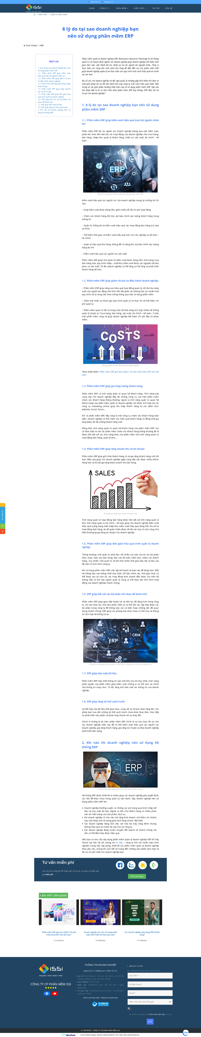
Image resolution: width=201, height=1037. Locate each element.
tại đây (119, 842)
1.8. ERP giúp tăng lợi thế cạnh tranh (53, 107)
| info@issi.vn (99, 971)
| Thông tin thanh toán (108, 998)
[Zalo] (131, 865)
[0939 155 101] (2, 531)
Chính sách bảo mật (91, 998)
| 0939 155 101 (111, 971)
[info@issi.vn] (2, 526)
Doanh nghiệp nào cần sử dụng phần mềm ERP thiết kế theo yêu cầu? (100, 933)
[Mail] (142, 865)
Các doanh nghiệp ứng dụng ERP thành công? (142, 933)
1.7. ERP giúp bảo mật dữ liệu (50, 104)
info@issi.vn (108, 2)
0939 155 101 (95, 2)
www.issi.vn (88, 971)
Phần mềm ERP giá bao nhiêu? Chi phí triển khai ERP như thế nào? (59, 933)
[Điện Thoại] (154, 865)
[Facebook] (120, 865)
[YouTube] (55, 993)
